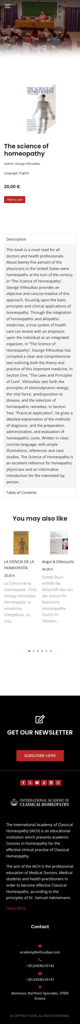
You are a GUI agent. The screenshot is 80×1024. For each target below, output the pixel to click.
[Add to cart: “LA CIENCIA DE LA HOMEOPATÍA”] (34, 550)
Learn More (16, 908)
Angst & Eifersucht (58, 561)
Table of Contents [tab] (21, 492)
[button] (7, 6)
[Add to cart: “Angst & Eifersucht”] (72, 550)
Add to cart (14, 199)
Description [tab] (16, 239)
